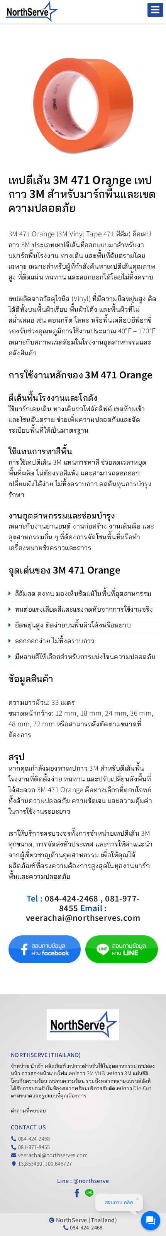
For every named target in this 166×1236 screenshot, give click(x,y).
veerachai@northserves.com (53, 1155)
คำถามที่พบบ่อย (28, 1110)
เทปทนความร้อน (67, 1081)
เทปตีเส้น (67, 245)
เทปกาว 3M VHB (87, 1073)
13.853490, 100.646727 (45, 1164)
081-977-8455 (34, 1147)
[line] (89, 1193)
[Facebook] (77, 1193)
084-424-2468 (34, 1139)
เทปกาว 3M (119, 1073)
